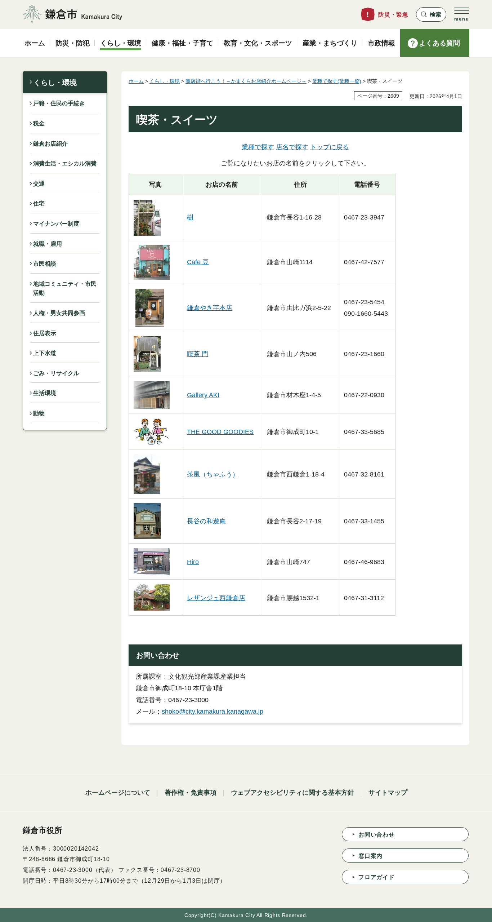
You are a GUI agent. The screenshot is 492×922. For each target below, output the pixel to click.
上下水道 (44, 353)
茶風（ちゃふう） (213, 474)
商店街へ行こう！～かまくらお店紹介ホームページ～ (246, 81)
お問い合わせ (376, 835)
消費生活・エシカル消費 (65, 163)
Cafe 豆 (198, 262)
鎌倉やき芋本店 (209, 307)
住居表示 (44, 333)
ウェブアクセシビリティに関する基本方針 (292, 792)
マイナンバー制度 (56, 224)
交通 (39, 184)
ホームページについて (117, 792)
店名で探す (292, 147)
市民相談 (44, 264)
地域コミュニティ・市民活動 (65, 288)
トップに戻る (329, 147)
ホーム (136, 81)
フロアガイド (376, 877)
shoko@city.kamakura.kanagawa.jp (212, 711)
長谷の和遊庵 (206, 521)
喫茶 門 (197, 354)
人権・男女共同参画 (59, 313)
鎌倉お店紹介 (50, 144)
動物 (39, 413)
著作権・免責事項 (190, 792)
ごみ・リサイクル (56, 373)
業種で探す (258, 147)
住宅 (39, 203)
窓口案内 (370, 856)
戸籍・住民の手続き (59, 103)
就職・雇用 (47, 244)
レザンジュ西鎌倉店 (216, 598)
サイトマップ (387, 792)
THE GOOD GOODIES (220, 431)
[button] (431, 14)
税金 (39, 123)
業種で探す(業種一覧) (336, 81)
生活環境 (44, 393)
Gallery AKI (203, 395)
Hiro (193, 562)
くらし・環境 (55, 83)
